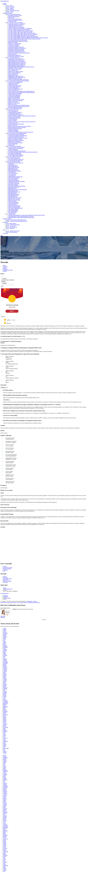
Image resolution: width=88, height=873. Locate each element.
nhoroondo (5, 266)
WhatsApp (3, 617)
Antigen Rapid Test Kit (11, 602)
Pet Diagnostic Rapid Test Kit (33, 602)
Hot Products (30, 601)
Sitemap (35, 601)
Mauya (4, 265)
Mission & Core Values (8, 270)
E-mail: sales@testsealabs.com (7, 588)
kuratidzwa (5, 268)
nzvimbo (5, 271)
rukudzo (4, 267)
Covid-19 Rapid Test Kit (22, 602)
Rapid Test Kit (3, 602)
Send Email (3, 616)
